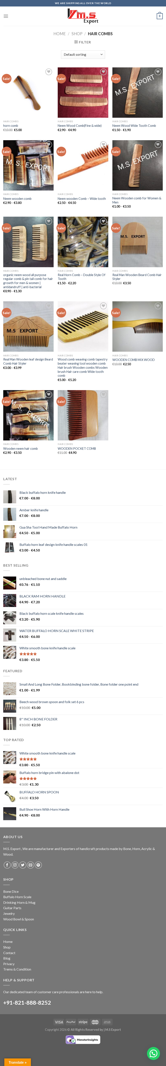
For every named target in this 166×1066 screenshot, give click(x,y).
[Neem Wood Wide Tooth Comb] (137, 92)
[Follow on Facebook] (7, 865)
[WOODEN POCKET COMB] (83, 415)
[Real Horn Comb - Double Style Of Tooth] (83, 242)
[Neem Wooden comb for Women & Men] (137, 165)
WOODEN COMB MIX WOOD (133, 360)
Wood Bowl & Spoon (18, 919)
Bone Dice (11, 891)
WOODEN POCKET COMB (77, 448)
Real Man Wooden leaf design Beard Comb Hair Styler (28, 361)
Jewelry (9, 913)
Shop (77, 33)
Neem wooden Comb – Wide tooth (82, 198)
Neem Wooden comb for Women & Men (136, 200)
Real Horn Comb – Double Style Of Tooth (81, 277)
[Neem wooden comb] (28, 165)
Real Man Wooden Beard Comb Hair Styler (137, 277)
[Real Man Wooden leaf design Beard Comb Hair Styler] (28, 326)
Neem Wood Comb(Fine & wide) (80, 125)
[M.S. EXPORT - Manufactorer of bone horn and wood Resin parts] (83, 16)
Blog (6, 958)
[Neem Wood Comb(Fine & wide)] (83, 92)
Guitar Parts (12, 908)
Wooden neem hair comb (20, 448)
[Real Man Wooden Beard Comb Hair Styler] (137, 242)
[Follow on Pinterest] (38, 865)
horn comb (10, 125)
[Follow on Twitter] (22, 865)
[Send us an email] (30, 865)
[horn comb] (28, 92)
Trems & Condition (17, 969)
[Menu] (5, 16)
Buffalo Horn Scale (17, 897)
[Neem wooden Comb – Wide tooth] (83, 165)
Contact (9, 953)
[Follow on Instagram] (15, 865)
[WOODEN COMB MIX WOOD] (137, 326)
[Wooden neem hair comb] (28, 415)
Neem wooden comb (17, 198)
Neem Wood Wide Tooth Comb (134, 125)
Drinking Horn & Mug (19, 902)
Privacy (8, 964)
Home (59, 33)
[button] (153, 1053)
